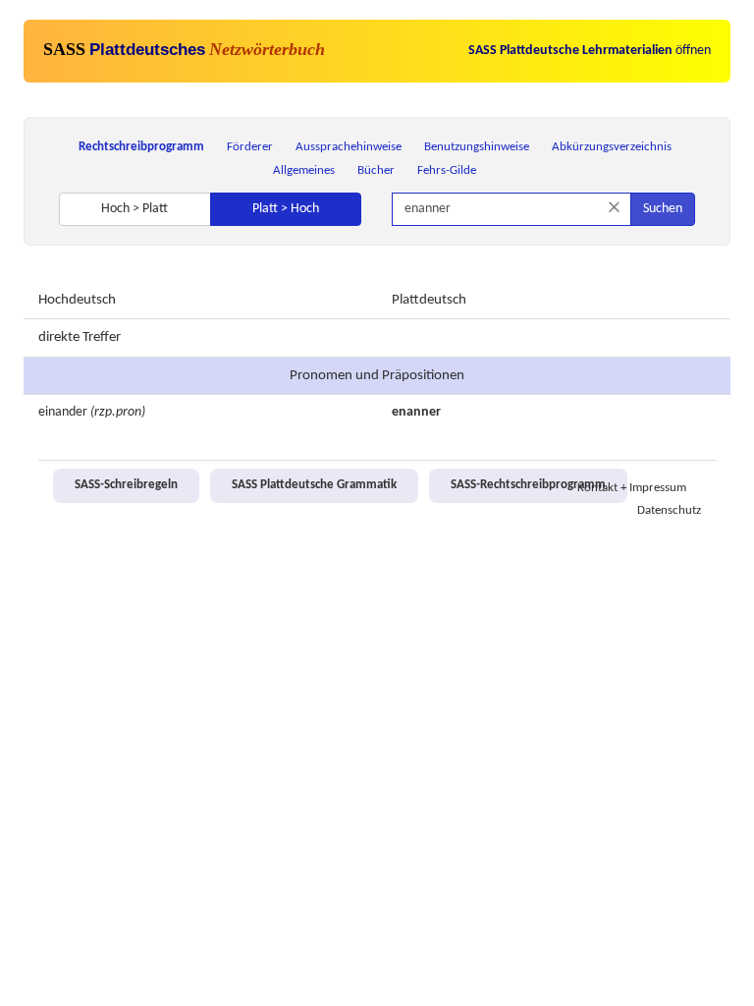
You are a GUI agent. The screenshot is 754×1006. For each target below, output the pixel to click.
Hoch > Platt (134, 208)
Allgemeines (304, 170)
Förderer (250, 146)
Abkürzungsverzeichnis (612, 146)
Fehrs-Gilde (446, 170)
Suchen (662, 208)
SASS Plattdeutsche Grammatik (314, 485)
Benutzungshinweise (476, 146)
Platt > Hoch (285, 208)
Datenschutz (669, 511)
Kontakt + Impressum (631, 488)
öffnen (589, 50)
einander (62, 412)
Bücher (376, 170)
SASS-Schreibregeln (126, 485)
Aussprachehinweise (349, 146)
